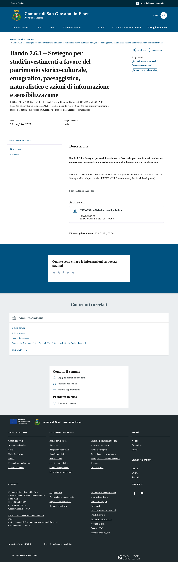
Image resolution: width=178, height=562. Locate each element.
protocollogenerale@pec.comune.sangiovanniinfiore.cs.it (33, 522)
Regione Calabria (17, 3)
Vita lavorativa (97, 467)
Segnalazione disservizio (60, 501)
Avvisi (135, 450)
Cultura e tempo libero (59, 467)
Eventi (135, 473)
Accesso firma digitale (100, 533)
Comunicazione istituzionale (126, 27)
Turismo (94, 463)
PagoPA (101, 27)
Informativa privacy (99, 497)
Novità (39, 27)
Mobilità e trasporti (99, 450)
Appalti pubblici (57, 454)
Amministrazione (20, 27)
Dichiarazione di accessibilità (103, 510)
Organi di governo (16, 441)
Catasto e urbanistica (59, 463)
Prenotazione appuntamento (62, 497)
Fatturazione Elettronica (101, 519)
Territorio (136, 477)
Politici (11, 458)
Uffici (10, 450)
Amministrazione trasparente (103, 492)
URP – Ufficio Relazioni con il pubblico (101, 210)
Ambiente (54, 445)
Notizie (135, 441)
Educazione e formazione (61, 472)
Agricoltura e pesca (58, 441)
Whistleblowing (98, 515)
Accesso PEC (97, 528)
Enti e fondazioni (15, 454)
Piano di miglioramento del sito (57, 544)
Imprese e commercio (100, 445)
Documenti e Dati (16, 467)
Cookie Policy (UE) (99, 501)
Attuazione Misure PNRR (19, 544)
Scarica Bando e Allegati (81, 190)
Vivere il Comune (72, 27)
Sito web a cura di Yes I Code (24, 555)
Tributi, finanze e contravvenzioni (105, 458)
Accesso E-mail (97, 524)
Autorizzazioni (56, 458)
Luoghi (135, 468)
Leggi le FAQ (56, 492)
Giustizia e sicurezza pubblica (104, 441)
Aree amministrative (17, 445)
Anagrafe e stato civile (59, 450)
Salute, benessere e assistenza (103, 454)
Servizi (52, 27)
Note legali (95, 506)
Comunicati (137, 445)
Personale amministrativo (19, 463)
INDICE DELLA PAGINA (20, 141)
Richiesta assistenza (58, 506)
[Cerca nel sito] (163, 15)
